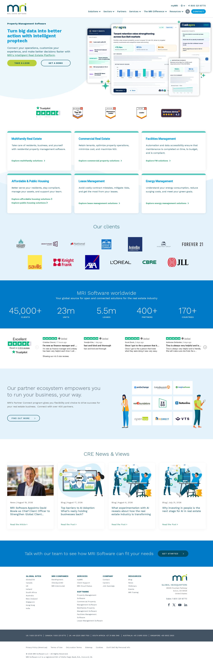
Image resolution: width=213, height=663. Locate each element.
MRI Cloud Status (84, 586)
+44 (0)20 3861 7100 (80, 636)
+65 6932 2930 (167, 636)
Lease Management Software (90, 621)
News (130, 583)
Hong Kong (30, 605)
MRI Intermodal (58, 586)
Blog (130, 580)
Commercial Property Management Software (87, 603)
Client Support (83, 583)
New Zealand (31, 599)
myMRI (80, 580)
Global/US (30, 580)
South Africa (31, 592)
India (28, 608)
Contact (106, 580)
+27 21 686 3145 (113, 636)
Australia (30, 596)
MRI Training (133, 592)
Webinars (132, 586)
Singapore (30, 602)
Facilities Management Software (86, 616)
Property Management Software (86, 596)
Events (131, 589)
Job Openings (109, 586)
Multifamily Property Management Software (87, 609)
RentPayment (57, 580)
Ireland (29, 589)
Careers (106, 583)
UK (27, 586)
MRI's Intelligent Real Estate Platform (31, 55)
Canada (29, 583)
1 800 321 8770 (179, 598)
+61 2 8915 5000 (140, 636)
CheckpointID (57, 583)
